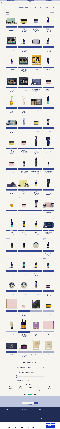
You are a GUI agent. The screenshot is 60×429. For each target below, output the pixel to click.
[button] (1, 2)
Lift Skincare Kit (48, 233)
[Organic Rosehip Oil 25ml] (11, 263)
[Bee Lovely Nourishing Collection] (36, 59)
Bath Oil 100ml (36, 233)
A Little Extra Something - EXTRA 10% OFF (10, 0)
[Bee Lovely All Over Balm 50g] (48, 303)
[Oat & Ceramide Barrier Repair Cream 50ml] (36, 19)
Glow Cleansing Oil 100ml (48, 253)
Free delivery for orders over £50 (49, 0)
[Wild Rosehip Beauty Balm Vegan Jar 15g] (48, 283)
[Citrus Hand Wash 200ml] (11, 223)
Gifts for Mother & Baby (23, 10)
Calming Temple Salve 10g (12, 293)
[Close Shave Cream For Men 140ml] (48, 141)
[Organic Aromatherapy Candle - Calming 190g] (36, 344)
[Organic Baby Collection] (24, 182)
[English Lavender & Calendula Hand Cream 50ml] (48, 182)
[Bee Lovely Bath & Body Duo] (24, 324)
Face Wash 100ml (48, 29)
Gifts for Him (29, 10)
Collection (24, 192)
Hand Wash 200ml (12, 233)
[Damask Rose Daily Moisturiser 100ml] (11, 59)
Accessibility (40, 418)
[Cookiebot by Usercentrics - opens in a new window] (8, 427)
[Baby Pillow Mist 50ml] (36, 263)
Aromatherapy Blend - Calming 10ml (24, 171)
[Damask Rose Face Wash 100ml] (48, 19)
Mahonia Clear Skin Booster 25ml (48, 171)
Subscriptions (35, 10)
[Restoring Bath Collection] (24, 59)
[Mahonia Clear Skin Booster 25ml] (48, 161)
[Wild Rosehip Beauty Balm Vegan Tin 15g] (24, 303)
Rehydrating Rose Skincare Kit (48, 212)
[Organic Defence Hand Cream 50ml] (11, 324)
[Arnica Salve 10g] (36, 243)
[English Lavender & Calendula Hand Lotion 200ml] (36, 161)
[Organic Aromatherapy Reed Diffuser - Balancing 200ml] (24, 100)
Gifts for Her (17, 10)
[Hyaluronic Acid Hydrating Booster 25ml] (24, 39)
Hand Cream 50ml (24, 233)
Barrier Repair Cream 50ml (36, 29)
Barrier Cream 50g (12, 151)
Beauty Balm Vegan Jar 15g (48, 293)
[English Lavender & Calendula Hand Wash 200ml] (36, 141)
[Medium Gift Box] (48, 324)
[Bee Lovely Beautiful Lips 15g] (11, 202)
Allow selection (51, 425)
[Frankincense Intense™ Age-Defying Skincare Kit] (36, 80)
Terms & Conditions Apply (30, 404)
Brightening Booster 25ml (48, 49)
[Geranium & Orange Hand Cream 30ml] (36, 202)
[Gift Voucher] (11, 344)
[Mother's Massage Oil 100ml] (36, 182)
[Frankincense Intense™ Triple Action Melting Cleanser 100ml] (48, 59)
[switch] (22, 427)
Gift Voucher (11, 354)
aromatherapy (26, 7)
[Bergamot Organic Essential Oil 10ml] (24, 243)
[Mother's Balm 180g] (24, 19)
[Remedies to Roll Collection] (36, 100)
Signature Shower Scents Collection (12, 49)
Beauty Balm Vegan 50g (24, 151)
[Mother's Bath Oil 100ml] (36, 223)
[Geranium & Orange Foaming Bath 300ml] (48, 100)
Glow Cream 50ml (48, 90)
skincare (20, 7)
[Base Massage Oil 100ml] (36, 283)
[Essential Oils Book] (36, 324)
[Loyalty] (55, 2)
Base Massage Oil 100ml (36, 293)
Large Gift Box (11, 313)
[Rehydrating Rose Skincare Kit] (48, 202)
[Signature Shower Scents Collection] (11, 39)
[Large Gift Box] (11, 303)
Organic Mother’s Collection (36, 49)
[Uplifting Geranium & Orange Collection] (24, 80)
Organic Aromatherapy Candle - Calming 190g (36, 354)
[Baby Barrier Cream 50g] (11, 141)
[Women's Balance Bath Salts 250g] (24, 344)
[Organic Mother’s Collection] (36, 39)
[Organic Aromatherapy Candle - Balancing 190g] (48, 344)
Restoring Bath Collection (24, 69)
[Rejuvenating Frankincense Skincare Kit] (11, 120)
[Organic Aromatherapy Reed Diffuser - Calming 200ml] (11, 100)
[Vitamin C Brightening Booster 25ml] (48, 39)
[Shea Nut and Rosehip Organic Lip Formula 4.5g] (24, 120)
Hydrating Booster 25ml (24, 49)
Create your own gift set (41, 10)
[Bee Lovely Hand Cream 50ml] (24, 223)
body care (22, 7)
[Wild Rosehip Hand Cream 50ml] (48, 120)
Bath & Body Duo (24, 334)
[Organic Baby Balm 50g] (36, 120)
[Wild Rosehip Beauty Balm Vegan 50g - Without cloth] (11, 161)
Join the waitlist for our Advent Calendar (30, 0)
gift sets (47, 7)
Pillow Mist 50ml (36, 273)
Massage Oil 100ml (36, 192)
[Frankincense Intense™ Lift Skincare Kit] (48, 223)
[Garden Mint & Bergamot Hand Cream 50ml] (24, 263)
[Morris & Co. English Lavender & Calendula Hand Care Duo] (36, 303)
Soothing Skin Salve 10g (24, 293)
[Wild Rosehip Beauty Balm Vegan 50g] (24, 141)
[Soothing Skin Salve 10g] (24, 283)
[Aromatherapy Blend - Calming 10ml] (24, 161)
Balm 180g (24, 29)
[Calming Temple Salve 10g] (11, 283)
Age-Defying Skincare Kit (36, 90)
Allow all (50, 423)
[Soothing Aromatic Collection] (11, 80)
